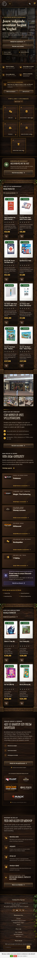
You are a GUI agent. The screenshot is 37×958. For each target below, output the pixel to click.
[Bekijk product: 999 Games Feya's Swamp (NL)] (26, 641)
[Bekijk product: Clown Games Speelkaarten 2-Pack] (26, 261)
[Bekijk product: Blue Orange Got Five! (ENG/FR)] (11, 684)
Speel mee (18, 936)
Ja (11, 956)
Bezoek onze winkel (18, 46)
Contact (18, 918)
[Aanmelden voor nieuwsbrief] (28, 947)
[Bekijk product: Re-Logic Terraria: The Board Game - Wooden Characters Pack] (11, 347)
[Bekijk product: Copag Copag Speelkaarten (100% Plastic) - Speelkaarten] (11, 217)
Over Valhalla (18, 932)
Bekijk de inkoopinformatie (17, 763)
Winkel (18, 924)
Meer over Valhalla (17, 885)
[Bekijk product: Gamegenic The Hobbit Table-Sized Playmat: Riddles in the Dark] (11, 304)
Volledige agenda (7, 468)
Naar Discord (26, 91)
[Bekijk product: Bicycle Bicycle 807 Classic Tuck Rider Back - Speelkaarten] (11, 261)
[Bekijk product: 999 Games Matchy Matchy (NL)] (26, 684)
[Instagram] (20, 910)
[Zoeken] (30, 4)
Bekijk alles (17, 101)
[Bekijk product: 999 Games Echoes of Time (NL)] (11, 641)
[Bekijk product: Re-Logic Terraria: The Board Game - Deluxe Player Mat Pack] (26, 347)
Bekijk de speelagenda (11, 91)
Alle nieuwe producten (9, 193)
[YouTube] (17, 910)
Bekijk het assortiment (16, 41)
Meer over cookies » (22, 956)
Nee (15, 956)
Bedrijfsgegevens (18, 934)
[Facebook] (14, 910)
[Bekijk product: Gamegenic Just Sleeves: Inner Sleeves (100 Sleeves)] (26, 304)
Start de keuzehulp (17, 172)
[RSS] (23, 910)
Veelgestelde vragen (18, 922)
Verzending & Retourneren (18, 920)
